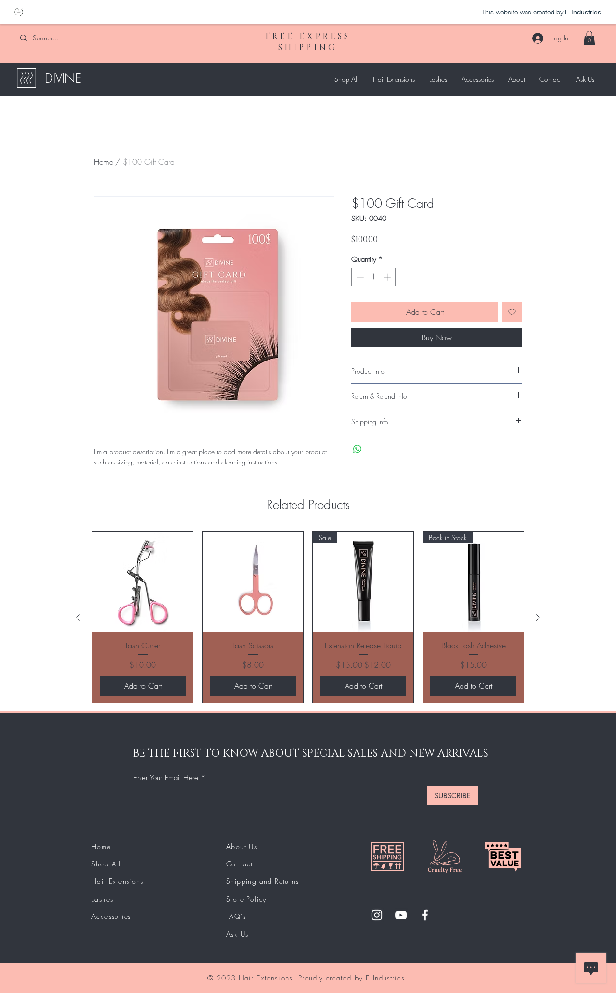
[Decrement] (359, 277)
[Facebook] (425, 915)
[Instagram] (377, 915)
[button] (589, 38)
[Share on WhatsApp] (357, 449)
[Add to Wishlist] (512, 312)
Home (103, 161)
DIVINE (63, 78)
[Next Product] (538, 617)
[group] (308, 617)
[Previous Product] (78, 617)
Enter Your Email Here (165, 778)
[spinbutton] (374, 277)
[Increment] (388, 277)
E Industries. (387, 978)
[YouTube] (401, 915)
